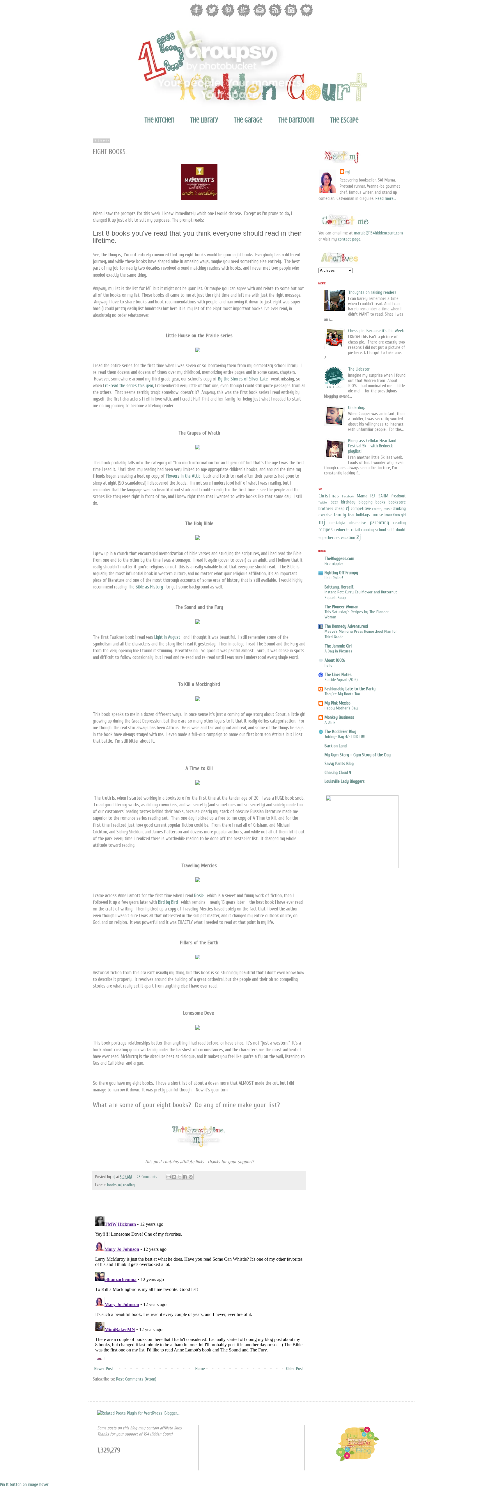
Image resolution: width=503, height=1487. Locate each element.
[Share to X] (180, 1177)
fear (351, 515)
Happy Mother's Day (341, 708)
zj (358, 537)
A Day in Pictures (338, 651)
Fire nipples (334, 563)
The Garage (248, 120)
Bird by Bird (168, 902)
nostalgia (337, 522)
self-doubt (396, 529)
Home (200, 1368)
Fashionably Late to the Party (350, 688)
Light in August (167, 637)
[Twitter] (212, 16)
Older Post (295, 1368)
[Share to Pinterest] (191, 1177)
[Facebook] (196, 16)
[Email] (259, 16)
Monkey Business (339, 717)
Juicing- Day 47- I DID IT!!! (345, 736)
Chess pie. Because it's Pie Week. (376, 330)
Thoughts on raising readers (372, 292)
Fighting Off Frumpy (341, 572)
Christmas (328, 496)
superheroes (329, 537)
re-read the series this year (129, 385)
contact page (349, 239)
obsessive (357, 522)
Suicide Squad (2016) (341, 679)
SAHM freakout (392, 496)
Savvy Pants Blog (339, 763)
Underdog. (356, 407)
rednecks (342, 529)
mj (114, 1177)
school (380, 529)
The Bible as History (145, 587)
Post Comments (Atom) (136, 1379)
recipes (325, 530)
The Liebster (359, 369)
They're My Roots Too (342, 693)
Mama (362, 496)
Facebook (348, 496)
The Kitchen (159, 120)
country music (382, 509)
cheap (340, 508)
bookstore (397, 502)
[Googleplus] (243, 16)
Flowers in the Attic (183, 476)
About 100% (335, 660)
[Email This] (168, 1177)
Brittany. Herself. (339, 587)
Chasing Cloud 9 (338, 772)
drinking (399, 508)
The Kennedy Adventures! (346, 626)
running (367, 529)
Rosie (199, 895)
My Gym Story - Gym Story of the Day (358, 755)
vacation (348, 537)
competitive (361, 508)
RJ (372, 496)
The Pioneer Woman (341, 606)
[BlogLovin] (306, 16)
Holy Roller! (334, 577)
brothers (325, 508)
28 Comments (147, 1177)
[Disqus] (199, 1287)
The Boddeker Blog (340, 731)
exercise (325, 515)
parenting (379, 523)
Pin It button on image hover (24, 1484)
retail (355, 529)
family (340, 515)
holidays (363, 515)
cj (347, 508)
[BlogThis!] (174, 1177)
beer (334, 502)
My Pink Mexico (337, 703)
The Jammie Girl (338, 646)
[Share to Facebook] (185, 1177)
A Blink (330, 722)
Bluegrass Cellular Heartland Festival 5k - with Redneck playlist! (372, 446)
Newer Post (104, 1368)
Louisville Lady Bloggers (345, 781)
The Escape (344, 120)
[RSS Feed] (275, 16)
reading (129, 1185)
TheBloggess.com (339, 558)
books (112, 1185)
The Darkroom (296, 120)
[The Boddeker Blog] (357, 1460)
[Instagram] (291, 16)
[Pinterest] (228, 16)
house (377, 515)
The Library (204, 120)
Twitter (323, 502)
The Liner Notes (338, 674)
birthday (348, 502)
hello (328, 665)
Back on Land (336, 746)
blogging (366, 502)
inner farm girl (395, 515)
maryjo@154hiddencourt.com (378, 233)
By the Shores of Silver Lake (243, 379)
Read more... (386, 198)
